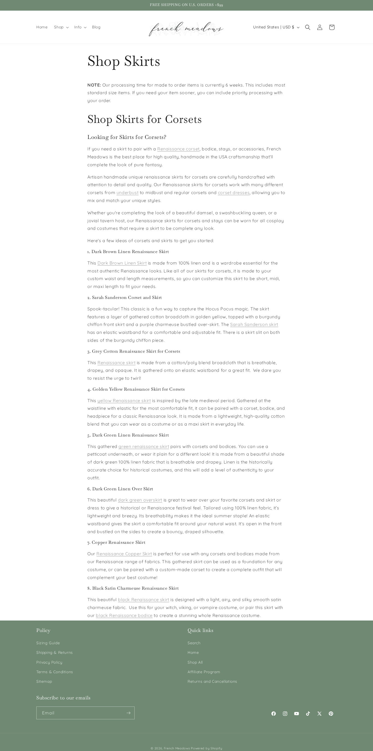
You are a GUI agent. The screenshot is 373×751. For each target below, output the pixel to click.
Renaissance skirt (116, 362)
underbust (127, 192)
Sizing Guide (48, 642)
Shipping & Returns (54, 652)
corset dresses (234, 192)
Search (194, 642)
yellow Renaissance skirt (124, 400)
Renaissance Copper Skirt (124, 553)
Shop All (195, 662)
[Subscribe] (128, 713)
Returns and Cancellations (212, 681)
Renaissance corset (178, 149)
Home (193, 652)
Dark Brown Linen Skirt (122, 263)
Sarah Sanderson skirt (254, 324)
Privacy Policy (49, 662)
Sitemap (44, 681)
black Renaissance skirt (143, 599)
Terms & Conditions (54, 671)
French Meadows (177, 748)
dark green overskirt (140, 500)
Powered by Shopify (206, 748)
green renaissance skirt (144, 446)
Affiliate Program (204, 671)
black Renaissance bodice (124, 615)
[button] (61, 27)
